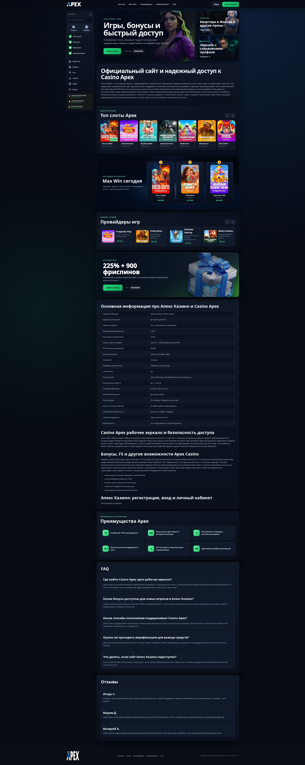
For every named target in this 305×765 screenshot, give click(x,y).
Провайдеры (146, 4)
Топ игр (121, 4)
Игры (128, 756)
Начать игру (112, 51)
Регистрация (231, 4)
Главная (120, 756)
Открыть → (205, 56)
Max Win (133, 4)
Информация (162, 4)
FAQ (174, 4)
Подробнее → (206, 30)
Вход (216, 4)
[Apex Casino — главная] (74, 4)
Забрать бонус (112, 287)
